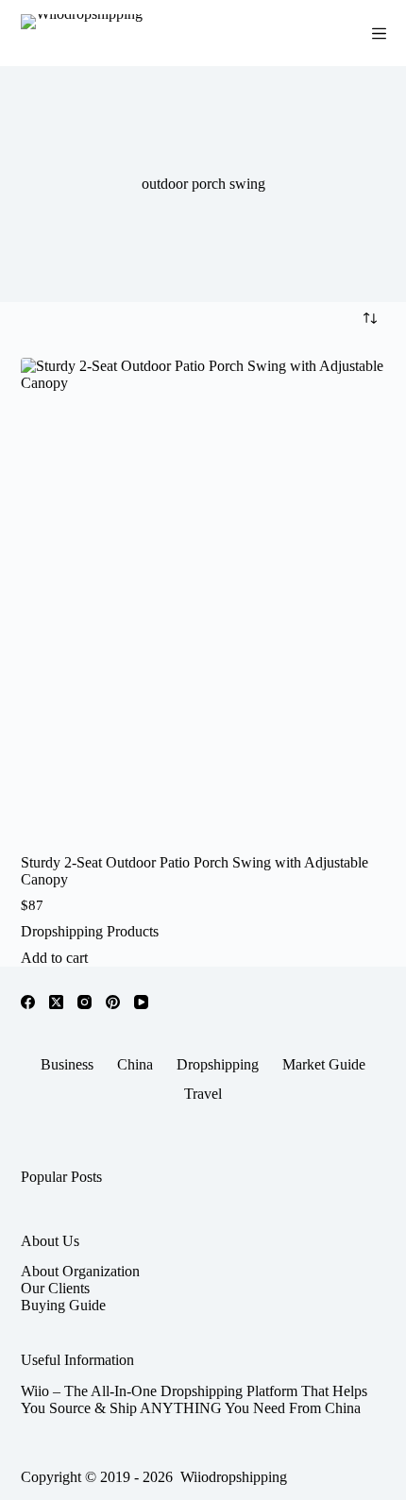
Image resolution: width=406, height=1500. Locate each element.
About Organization (80, 1271)
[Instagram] (84, 1002)
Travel (203, 1094)
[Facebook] (28, 1002)
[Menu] (379, 33)
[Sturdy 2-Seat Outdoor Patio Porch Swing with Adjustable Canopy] (203, 601)
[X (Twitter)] (56, 1002)
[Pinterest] (113, 1002)
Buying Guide (63, 1305)
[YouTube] (141, 1002)
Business (67, 1064)
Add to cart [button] (54, 958)
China (135, 1064)
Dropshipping (218, 1064)
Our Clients (55, 1288)
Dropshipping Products (90, 931)
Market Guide (323, 1064)
